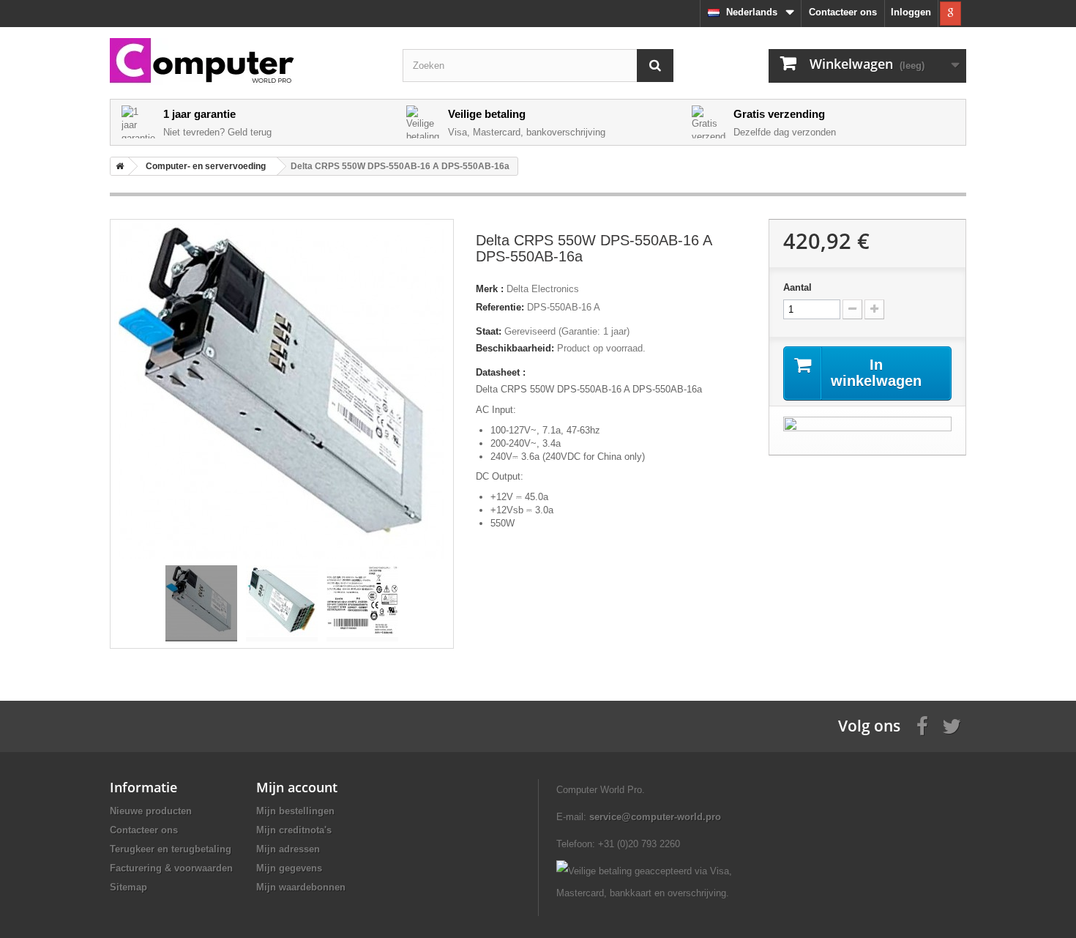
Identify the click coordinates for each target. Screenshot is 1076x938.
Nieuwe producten (151, 810)
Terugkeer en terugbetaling (170, 849)
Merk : (490, 288)
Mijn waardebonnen (300, 887)
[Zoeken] (655, 65)
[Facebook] (922, 725)
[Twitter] (951, 725)
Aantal (797, 287)
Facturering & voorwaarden (171, 868)
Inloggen (911, 12)
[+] (874, 309)
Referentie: (500, 307)
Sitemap (128, 887)
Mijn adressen (288, 849)
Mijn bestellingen (295, 810)
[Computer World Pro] (245, 62)
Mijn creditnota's (294, 830)
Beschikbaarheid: (515, 348)
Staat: (488, 331)
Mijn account (296, 787)
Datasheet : (501, 372)
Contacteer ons (843, 12)
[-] (852, 309)
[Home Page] (117, 166)
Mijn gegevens (289, 868)
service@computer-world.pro (655, 816)
